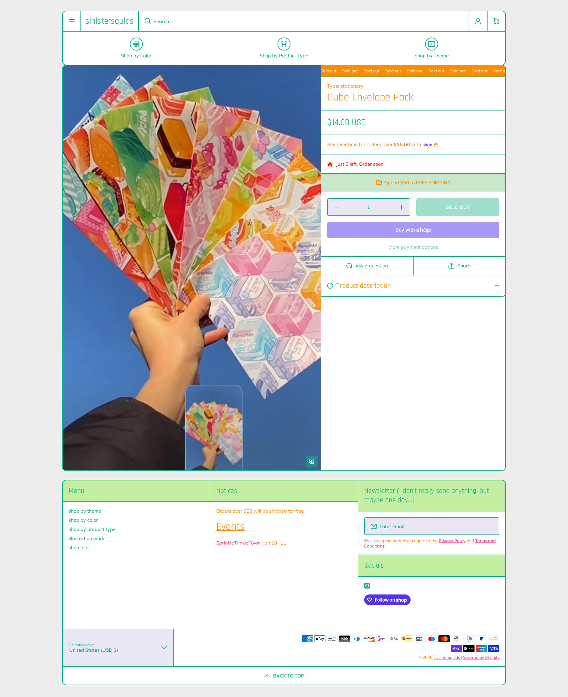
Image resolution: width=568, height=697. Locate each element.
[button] (496, 21)
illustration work (86, 538)
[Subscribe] (491, 526)
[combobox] (303, 21)
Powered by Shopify (480, 657)
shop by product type (92, 529)
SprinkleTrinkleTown (238, 543)
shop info (78, 547)
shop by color (83, 520)
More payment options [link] (413, 247)
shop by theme (85, 511)
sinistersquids (447, 657)
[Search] (144, 21)
